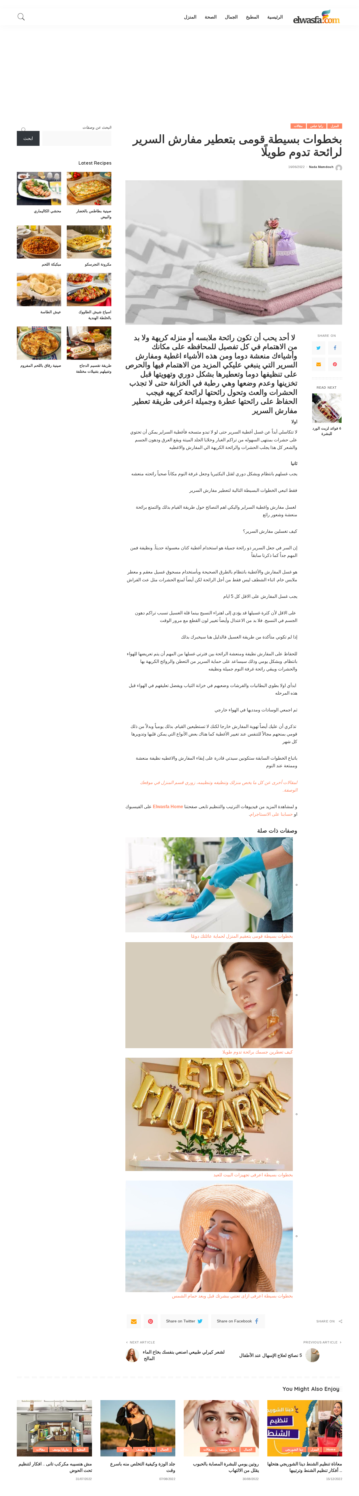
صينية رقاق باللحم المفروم (40, 365)
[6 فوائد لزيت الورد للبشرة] (327, 408)
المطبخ (81, 1449)
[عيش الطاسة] (39, 289)
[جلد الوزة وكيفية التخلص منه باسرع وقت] (138, 1428)
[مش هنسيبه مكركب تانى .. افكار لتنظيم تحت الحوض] (54, 1428)
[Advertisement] (179, 67)
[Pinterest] (335, 364)
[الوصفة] (316, 16)
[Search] (21, 16)
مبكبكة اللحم (51, 264)
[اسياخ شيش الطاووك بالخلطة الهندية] (89, 289)
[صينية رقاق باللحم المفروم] (39, 343)
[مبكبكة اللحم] (39, 242)
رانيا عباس (316, 126)
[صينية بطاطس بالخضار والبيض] (89, 188)
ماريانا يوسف (228, 1449)
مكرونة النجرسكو (98, 264)
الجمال (248, 1449)
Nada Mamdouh (321, 167)
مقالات (298, 126)
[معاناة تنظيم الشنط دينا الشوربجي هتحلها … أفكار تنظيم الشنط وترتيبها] (304, 1428)
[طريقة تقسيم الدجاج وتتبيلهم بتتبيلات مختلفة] (89, 343)
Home (330, 1449)
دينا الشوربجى (294, 1449)
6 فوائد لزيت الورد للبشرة (326, 431)
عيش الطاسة (50, 312)
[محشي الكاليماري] (39, 188)
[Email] (318, 364)
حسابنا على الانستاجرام (272, 814)
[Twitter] (318, 347)
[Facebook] (335, 347)
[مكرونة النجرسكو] (89, 242)
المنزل (335, 126)
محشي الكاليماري (47, 211)
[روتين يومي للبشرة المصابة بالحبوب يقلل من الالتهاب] (221, 1428)
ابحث (28, 138)
